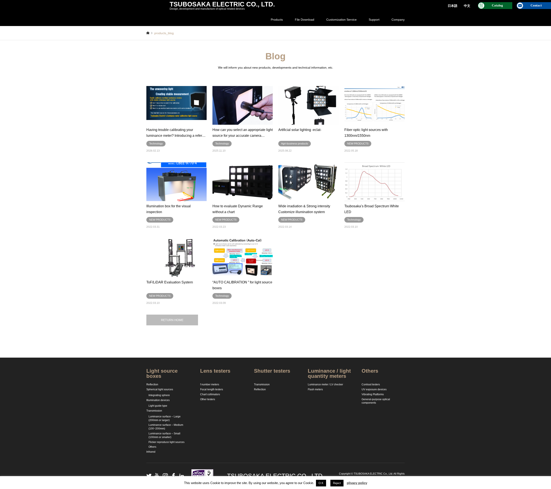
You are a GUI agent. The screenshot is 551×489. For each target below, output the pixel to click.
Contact (536, 5)
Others (152, 446)
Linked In (180, 475)
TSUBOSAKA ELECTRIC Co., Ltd (373, 473)
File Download (304, 19)
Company (398, 19)
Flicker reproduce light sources (166, 442)
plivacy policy (357, 483)
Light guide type (158, 405)
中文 (467, 6)
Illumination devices (158, 400)
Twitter (147, 475)
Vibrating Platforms (373, 394)
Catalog (497, 5)
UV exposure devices (374, 389)
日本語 (452, 6)
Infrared (150, 451)
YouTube (156, 475)
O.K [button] (321, 483)
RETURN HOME (172, 320)
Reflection (152, 384)
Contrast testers (371, 384)
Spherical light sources (159, 389)
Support (374, 19)
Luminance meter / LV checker (325, 384)
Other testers (207, 399)
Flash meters (315, 389)
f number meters (209, 384)
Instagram (164, 475)
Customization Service (341, 19)
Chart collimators (210, 394)
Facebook (172, 475)
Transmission (154, 410)
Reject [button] (337, 483)
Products (277, 19)
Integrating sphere (159, 395)
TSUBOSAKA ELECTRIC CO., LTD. (275, 475)
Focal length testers (211, 389)
